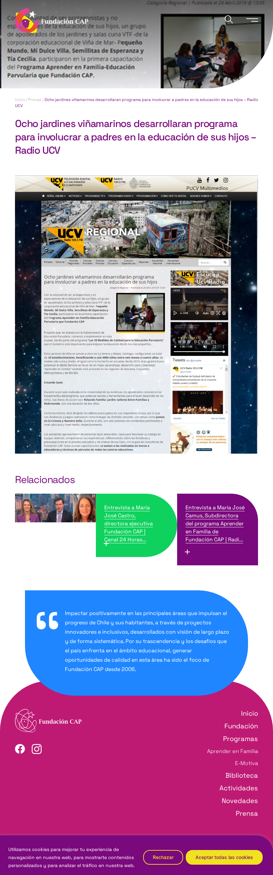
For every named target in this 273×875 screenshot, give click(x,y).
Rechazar (163, 857)
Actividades (238, 788)
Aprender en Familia (232, 751)
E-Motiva (246, 763)
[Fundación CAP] (51, 20)
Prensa (34, 99)
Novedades (240, 800)
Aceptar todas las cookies (224, 857)
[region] (136, 855)
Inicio (20, 99)
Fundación (241, 726)
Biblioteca (241, 775)
